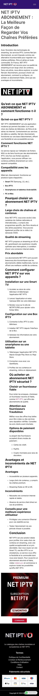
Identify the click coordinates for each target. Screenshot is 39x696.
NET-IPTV (19, 399)
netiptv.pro (19, 563)
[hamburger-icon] (34, 4)
